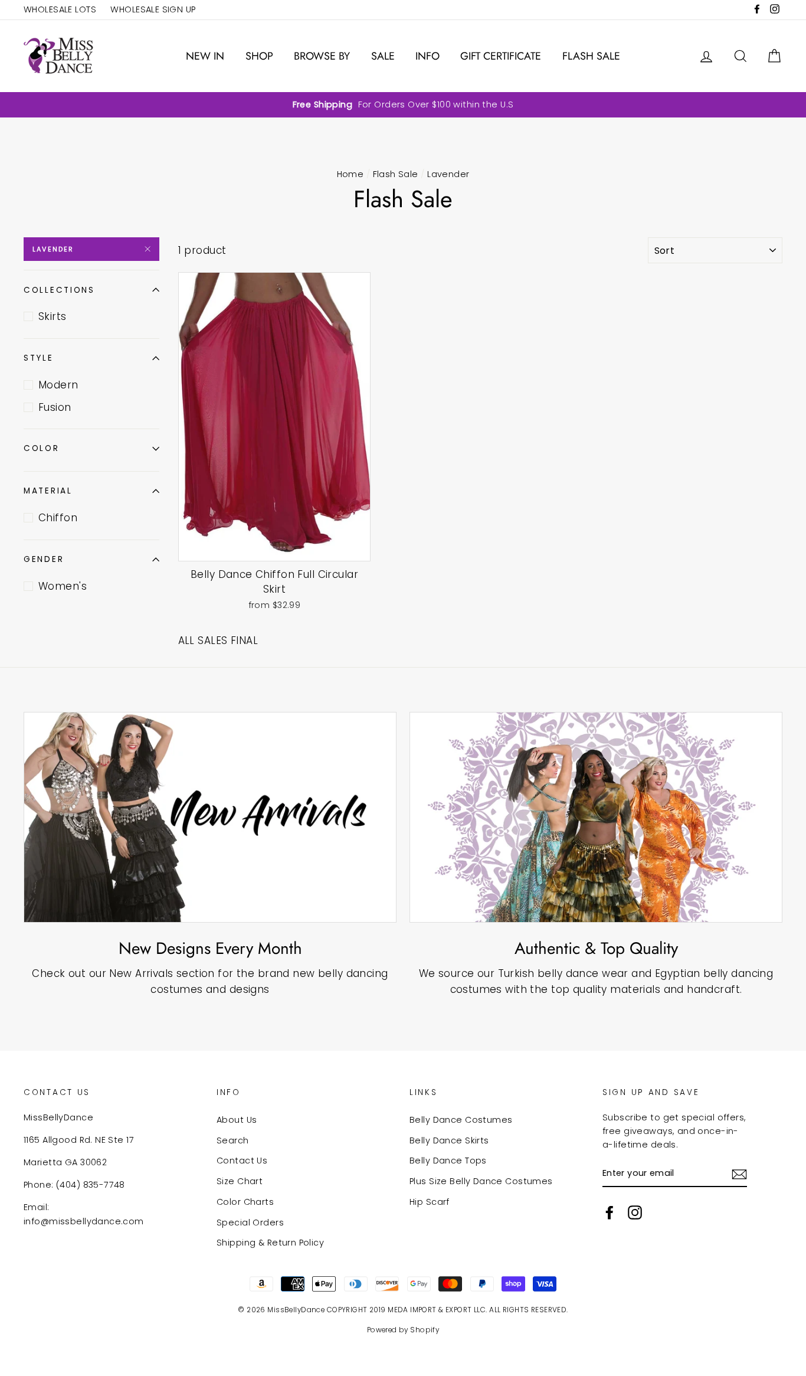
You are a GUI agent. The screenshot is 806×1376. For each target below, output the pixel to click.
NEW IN (205, 56)
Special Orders (250, 1222)
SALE (383, 56)
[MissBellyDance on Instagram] (635, 1212)
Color (42, 448)
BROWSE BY (322, 56)
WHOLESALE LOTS (60, 9)
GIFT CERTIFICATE (500, 56)
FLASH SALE (591, 56)
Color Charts (245, 1202)
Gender (44, 559)
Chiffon (57, 518)
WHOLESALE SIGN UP (152, 9)
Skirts (52, 316)
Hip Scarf (429, 1202)
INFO (427, 56)
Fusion (54, 407)
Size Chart (240, 1181)
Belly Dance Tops (448, 1160)
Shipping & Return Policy (270, 1242)
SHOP (259, 56)
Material (48, 490)
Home (350, 174)
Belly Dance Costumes (461, 1120)
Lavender (53, 249)
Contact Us (242, 1160)
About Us (237, 1120)
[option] (403, 105)
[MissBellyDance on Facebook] (609, 1212)
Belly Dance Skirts (449, 1140)
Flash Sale (395, 174)
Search (233, 1140)
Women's (62, 586)
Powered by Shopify (403, 1330)
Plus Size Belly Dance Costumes (481, 1181)
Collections (59, 290)
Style (39, 358)
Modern (58, 385)
